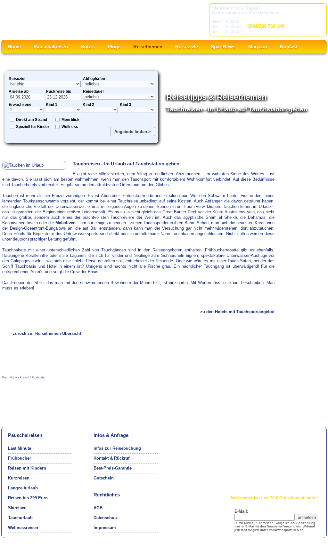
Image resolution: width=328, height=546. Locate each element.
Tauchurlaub (20, 517)
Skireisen (17, 507)
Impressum (105, 527)
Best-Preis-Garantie (113, 468)
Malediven (65, 222)
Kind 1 (51, 104)
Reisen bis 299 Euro (28, 497)
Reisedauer (93, 91)
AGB (98, 507)
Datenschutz (106, 517)
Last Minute (19, 448)
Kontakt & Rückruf (111, 458)
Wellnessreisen (23, 527)
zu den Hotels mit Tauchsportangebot (237, 311)
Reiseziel (17, 78)
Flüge (114, 46)
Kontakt (289, 46)
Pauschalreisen (51, 46)
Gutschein (104, 478)
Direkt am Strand (31, 119)
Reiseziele (186, 46)
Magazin (257, 46)
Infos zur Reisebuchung (117, 448)
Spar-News (223, 46)
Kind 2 (88, 104)
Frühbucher (19, 458)
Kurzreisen (18, 478)
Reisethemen (147, 46)
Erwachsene (20, 104)
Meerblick (70, 119)
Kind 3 (125, 104)
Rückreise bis (58, 91)
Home (14, 46)
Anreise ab (19, 91)
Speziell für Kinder (32, 126)
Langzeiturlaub (23, 488)
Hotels (88, 46)
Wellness (70, 126)
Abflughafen (94, 78)
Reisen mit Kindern (27, 468)
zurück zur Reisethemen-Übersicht (47, 333)
